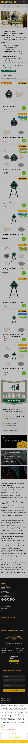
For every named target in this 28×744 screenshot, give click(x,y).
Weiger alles (14, 733)
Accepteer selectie (14, 737)
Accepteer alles (14, 741)
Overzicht (24, 705)
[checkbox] (5, 726)
